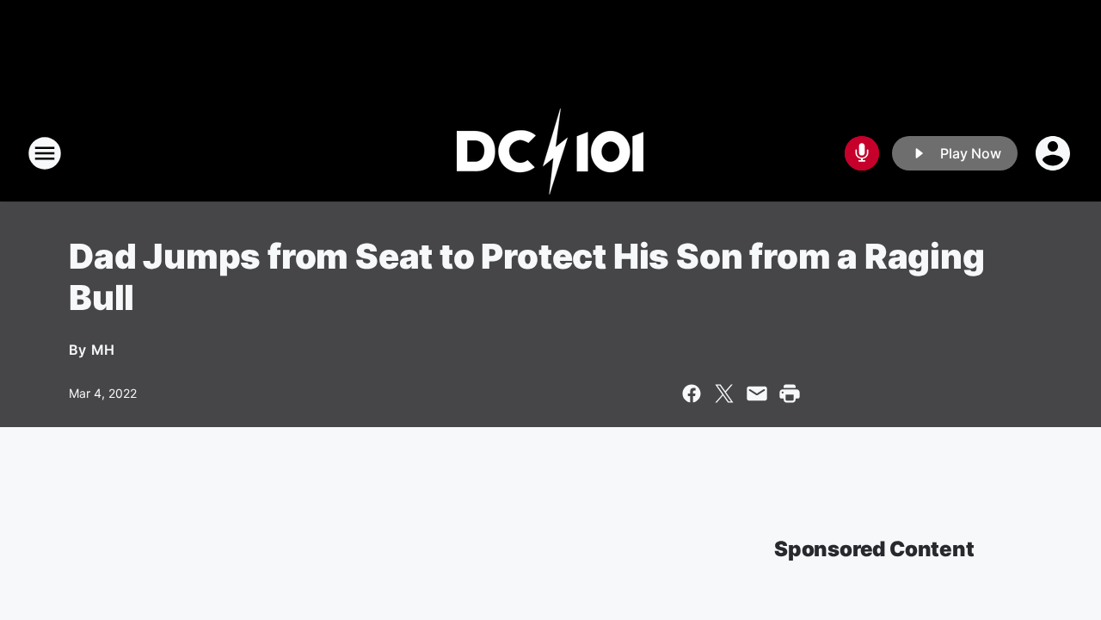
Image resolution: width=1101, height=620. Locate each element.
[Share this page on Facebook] (692, 393)
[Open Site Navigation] (45, 153)
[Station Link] (550, 153)
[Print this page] (790, 393)
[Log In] (1054, 153)
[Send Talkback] (862, 153)
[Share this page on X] (724, 393)
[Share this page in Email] (757, 393)
